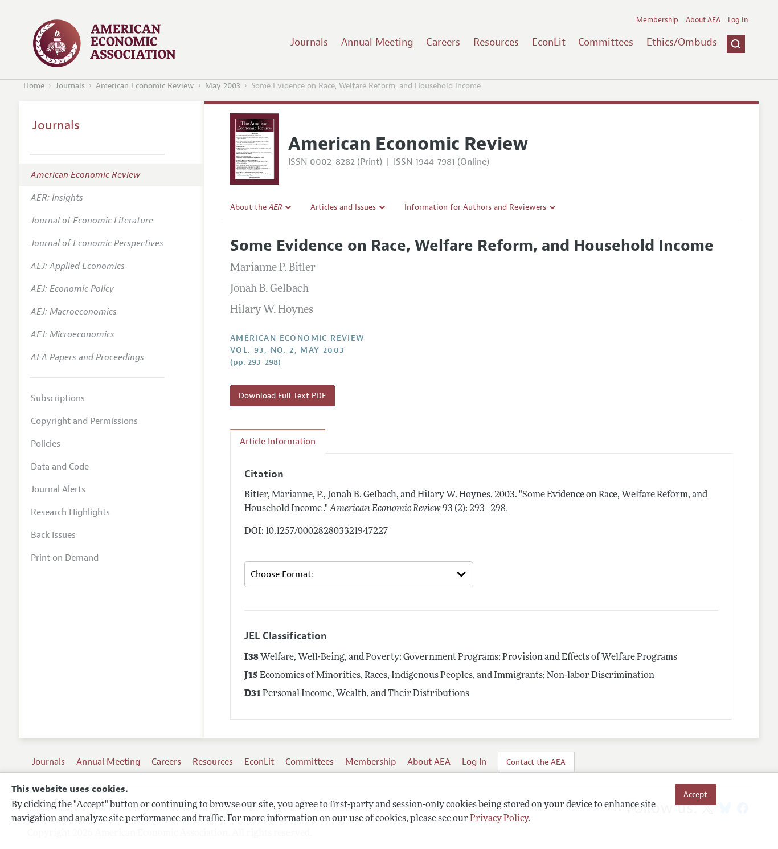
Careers (443, 42)
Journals (309, 42)
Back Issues (53, 535)
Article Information (278, 441)
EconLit (549, 42)
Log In (738, 20)
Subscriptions (58, 398)
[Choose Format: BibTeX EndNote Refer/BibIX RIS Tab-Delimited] (358, 574)
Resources (496, 42)
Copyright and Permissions (84, 421)
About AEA (703, 20)
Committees (605, 42)
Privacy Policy (499, 818)
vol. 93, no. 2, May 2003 (287, 350)
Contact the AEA (536, 762)
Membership (657, 20)
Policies (45, 444)
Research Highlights (70, 512)
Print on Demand (65, 558)
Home (33, 86)
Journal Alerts (58, 489)
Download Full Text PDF (282, 395)
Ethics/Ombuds (681, 42)
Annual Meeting (377, 42)
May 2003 (222, 86)
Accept (695, 794)
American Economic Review (145, 86)
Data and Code (60, 466)
